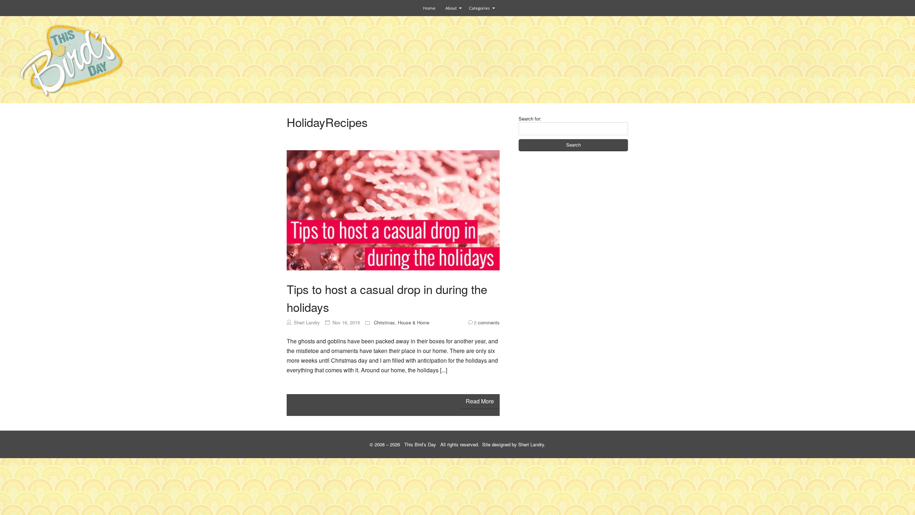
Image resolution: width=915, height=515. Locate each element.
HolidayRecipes (316, 399)
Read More (480, 401)
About (451, 8)
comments (487, 322)
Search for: (530, 118)
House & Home (413, 322)
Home (429, 8)
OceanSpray (364, 399)
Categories (479, 8)
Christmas (384, 322)
